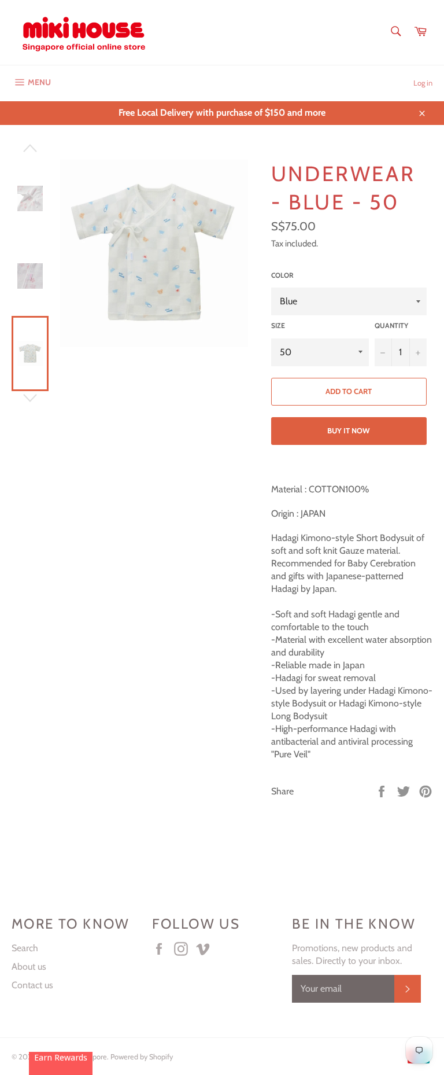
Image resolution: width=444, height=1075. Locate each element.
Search (25, 948)
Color (282, 275)
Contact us (32, 985)
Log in (422, 82)
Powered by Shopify (141, 1056)
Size (278, 325)
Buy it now (348, 430)
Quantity (391, 325)
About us (29, 966)
